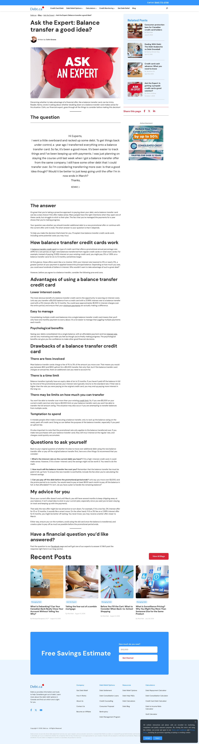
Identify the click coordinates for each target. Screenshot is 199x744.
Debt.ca (33, 15)
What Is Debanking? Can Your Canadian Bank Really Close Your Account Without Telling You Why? (46, 610)
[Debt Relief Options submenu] (82, 8)
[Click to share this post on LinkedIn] (154, 111)
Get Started (128, 658)
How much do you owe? (129, 644)
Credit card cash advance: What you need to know (153, 66)
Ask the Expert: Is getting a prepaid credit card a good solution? (153, 87)
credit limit (84, 400)
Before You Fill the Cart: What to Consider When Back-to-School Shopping (117, 609)
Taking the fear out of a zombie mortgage (81, 607)
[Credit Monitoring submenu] (114, 8)
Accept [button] (147, 738)
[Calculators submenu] (96, 8)
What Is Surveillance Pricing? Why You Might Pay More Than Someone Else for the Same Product (151, 610)
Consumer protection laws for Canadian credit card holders (154, 27)
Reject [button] (157, 738)
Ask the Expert (48, 15)
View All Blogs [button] (159, 556)
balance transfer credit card (44, 249)
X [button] (195, 722)
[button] (31, 710)
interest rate (112, 334)
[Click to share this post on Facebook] (144, 111)
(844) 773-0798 (162, 2)
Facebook (55, 546)
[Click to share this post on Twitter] (149, 111)
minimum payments (71, 305)
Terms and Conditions (179, 730)
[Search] (166, 8)
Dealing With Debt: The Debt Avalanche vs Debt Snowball (154, 46)
